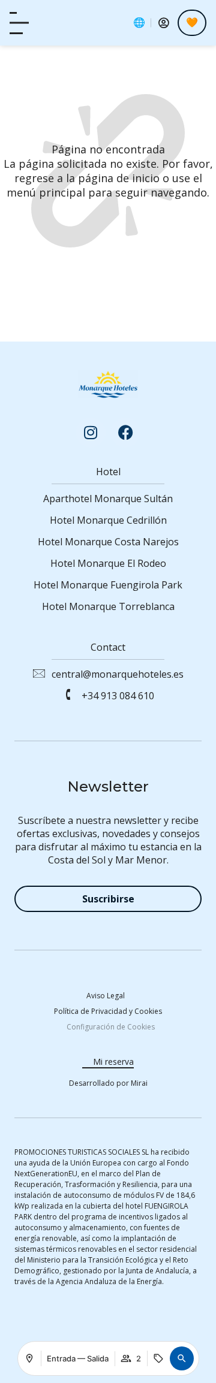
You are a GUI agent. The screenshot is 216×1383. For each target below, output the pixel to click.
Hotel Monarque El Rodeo (108, 563)
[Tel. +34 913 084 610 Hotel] (68, 694)
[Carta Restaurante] (19, 23)
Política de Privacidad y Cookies (108, 1011)
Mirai (139, 1083)
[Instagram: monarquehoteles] (91, 433)
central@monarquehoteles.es (118, 674)
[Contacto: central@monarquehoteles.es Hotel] (38, 673)
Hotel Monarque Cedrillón (108, 520)
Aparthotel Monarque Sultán (108, 498)
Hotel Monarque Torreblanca (108, 606)
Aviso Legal (105, 996)
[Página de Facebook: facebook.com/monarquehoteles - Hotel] (125, 433)
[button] (182, 1358)
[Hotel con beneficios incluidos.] (192, 23)
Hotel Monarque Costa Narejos (108, 541)
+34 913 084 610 (118, 695)
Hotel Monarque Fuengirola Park (108, 584)
